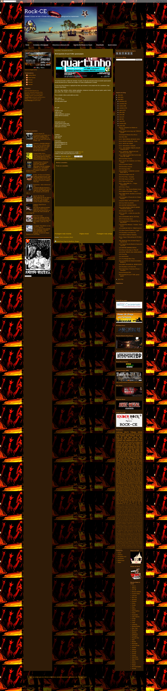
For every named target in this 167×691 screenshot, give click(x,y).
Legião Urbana (136, 464)
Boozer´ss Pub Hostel (133, 527)
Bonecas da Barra (136, 591)
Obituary (140, 514)
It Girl (74, 158)
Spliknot (122, 500)
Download (118, 446)
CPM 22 (130, 506)
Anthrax (126, 486)
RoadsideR (134, 643)
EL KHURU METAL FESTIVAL (129, 510)
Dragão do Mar (128, 454)
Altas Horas (126, 472)
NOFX (125, 541)
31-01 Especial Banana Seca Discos (128, 134)
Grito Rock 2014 (123, 137)
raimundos (118, 464)
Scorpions (134, 456)
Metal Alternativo (133, 514)
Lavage (134, 618)
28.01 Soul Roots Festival (125, 158)
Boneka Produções (123, 527)
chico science (120, 547)
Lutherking (134, 624)
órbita (119, 454)
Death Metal (119, 451)
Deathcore (134, 508)
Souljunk (134, 655)
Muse (139, 489)
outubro (121, 106)
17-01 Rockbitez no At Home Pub (127, 232)
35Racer (134, 587)
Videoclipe (119, 439)
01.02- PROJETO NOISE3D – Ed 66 (128, 141)
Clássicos (121, 507)
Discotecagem (119, 533)
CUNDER (137, 443)
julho (120, 112)
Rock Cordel (119, 453)
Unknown (30, 79)
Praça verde (135, 543)
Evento (118, 443)
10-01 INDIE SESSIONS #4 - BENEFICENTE (130, 264)
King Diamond (125, 498)
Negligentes (135, 634)
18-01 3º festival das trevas (126, 219)
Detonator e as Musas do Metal (133, 487)
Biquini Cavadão (133, 526)
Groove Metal (129, 535)
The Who (125, 518)
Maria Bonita (133, 437)
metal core (136, 547)
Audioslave (132, 479)
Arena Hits (137, 454)
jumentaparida (125, 519)
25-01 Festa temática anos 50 (126, 174)
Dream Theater (128, 477)
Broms (127, 456)
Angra (126, 453)
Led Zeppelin (127, 450)
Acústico (125, 479)
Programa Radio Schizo (39, 153)
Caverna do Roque (137, 460)
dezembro (122, 101)
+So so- (134, 586)
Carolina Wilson (32, 75)
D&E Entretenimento (129, 530)
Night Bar (137, 451)
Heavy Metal (135, 445)
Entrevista (118, 445)
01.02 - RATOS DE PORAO (126, 143)
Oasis (130, 473)
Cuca (136, 475)
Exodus (140, 465)
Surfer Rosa (135, 657)
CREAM (135, 506)
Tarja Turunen (119, 518)
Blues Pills (129, 494)
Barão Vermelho (124, 526)
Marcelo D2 (122, 538)
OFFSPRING (121, 483)
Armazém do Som (120, 504)
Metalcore (131, 482)
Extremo (121, 458)
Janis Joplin (119, 482)
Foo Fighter (126, 469)
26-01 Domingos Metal (124, 169)
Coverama (118, 449)
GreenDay (133, 512)
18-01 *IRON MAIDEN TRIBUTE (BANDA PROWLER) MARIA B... (129, 208)
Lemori (133, 620)
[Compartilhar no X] (78, 156)
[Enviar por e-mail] (75, 156)
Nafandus (134, 632)
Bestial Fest (118, 506)
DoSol (125, 533)
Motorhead (124, 473)
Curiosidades (133, 465)
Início (27, 45)
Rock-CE (35, 11)
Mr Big (131, 499)
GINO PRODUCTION (133, 458)
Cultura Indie (138, 507)
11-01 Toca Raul (123, 254)
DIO (119, 473)
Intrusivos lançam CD (38, 133)
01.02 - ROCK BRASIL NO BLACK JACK (129, 139)
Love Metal (124, 499)
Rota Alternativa (127, 516)
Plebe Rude (120, 515)
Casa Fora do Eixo (120, 495)
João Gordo (118, 537)
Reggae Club (119, 516)
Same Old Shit (135, 645)
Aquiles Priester (122, 522)
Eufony (133, 603)
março (121, 121)
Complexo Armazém (121, 475)
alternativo (118, 474)
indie (133, 502)
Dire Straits (138, 531)
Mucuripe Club (130, 539)
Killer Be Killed (134, 537)
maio (120, 117)
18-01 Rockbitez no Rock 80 (126, 211)
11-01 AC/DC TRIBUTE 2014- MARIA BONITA (130, 252)
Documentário (137, 481)
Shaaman (129, 545)
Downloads (100, 45)
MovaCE (123, 539)
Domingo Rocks (132, 468)
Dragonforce (118, 510)
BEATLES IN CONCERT (121, 523)
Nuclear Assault (125, 542)
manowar (132, 470)
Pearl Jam (125, 465)
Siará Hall (134, 516)
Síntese (134, 663)
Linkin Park (133, 498)
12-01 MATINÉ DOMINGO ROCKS (127, 247)
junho (120, 114)
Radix (133, 639)
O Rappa (132, 542)
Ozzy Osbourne (129, 483)
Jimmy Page (138, 535)
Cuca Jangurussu (119, 530)
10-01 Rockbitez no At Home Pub (127, 266)
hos (131, 547)
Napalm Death (131, 541)
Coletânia (118, 450)
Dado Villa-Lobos (138, 530)
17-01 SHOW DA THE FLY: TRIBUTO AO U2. (130, 228)
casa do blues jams (138, 546)
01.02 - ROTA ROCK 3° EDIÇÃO (127, 145)
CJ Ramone (137, 494)
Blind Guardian (132, 466)
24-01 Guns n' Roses (124, 187)
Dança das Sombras (127, 508)
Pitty (135, 473)
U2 (139, 462)
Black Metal (119, 481)
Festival (139, 434)
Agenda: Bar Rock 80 (38, 196)
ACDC (126, 449)
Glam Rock (126, 512)
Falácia (134, 609)
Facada (134, 605)
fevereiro (121, 123)
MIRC (126, 445)
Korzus (125, 482)
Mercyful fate (132, 489)
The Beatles (119, 447)
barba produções (128, 474)
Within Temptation (124, 492)
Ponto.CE (133, 478)
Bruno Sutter (125, 506)
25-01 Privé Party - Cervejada (126, 177)
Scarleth (134, 647)
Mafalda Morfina (136, 626)
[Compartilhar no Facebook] (80, 156)
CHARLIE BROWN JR (136, 472)
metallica (137, 450)
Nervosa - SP (125, 478)
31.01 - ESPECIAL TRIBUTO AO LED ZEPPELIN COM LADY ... (128, 152)
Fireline (134, 612)
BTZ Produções (137, 523)
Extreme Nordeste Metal (128, 534)
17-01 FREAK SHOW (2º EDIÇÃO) (127, 234)
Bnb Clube (137, 474)
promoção (139, 519)
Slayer (139, 473)
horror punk (126, 547)
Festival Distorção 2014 (125, 272)
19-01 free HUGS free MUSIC (126, 203)
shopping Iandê (119, 520)
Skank (139, 516)
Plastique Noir (135, 638)
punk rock (139, 453)
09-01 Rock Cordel (38, 216)
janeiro (121, 125)
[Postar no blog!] (77, 156)
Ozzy (136, 499)
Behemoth (128, 504)
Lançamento (129, 434)
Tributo (133, 432)
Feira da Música (134, 511)
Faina (133, 607)
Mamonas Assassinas (121, 470)
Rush (122, 485)
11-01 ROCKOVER (123, 256)
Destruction (127, 496)
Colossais (134, 595)
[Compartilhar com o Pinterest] (82, 156)
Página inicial (84, 234)
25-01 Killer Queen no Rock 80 (126, 179)
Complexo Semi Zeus (129, 507)
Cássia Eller (118, 508)
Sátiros (133, 661)
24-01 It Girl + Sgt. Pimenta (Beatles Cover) (130, 189)
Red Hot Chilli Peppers (128, 457)
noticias (119, 432)
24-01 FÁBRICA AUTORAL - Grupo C (128, 191)
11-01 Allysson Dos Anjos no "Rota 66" (128, 250)
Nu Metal (118, 542)
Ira (133, 535)
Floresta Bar (122, 535)
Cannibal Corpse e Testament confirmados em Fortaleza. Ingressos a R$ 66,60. (40, 163)
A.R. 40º (134, 589)
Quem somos (112, 45)
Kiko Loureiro (126, 537)
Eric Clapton (139, 510)
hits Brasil (118, 519)
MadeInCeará (130, 440)
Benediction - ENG (136, 504)
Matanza (118, 460)
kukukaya (132, 519)
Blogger (91, 686)
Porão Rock (122, 543)
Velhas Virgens (132, 518)
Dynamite (134, 599)
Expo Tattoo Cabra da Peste (123, 511)
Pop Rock (126, 515)
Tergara (134, 664)
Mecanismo (135, 630)
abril (120, 119)
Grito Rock (139, 457)
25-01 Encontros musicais (125, 166)
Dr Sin (139, 508)
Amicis (126, 464)
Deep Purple (121, 468)
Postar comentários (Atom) (66, 237)
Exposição (120, 534)
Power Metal (128, 543)
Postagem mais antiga (104, 234)
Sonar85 (134, 653)
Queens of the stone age (135, 515)
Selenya (134, 649)
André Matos (137, 503)
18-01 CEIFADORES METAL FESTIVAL (129, 216)
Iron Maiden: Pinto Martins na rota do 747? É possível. (41, 226)
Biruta (139, 479)
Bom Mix (140, 466)
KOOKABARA (126, 514)
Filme (117, 535)
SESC (126, 491)
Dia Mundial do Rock (121, 489)
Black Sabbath (136, 449)
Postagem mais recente (63, 234)
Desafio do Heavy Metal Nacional (125, 531)
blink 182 (139, 518)
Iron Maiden (137, 442)
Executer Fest (139, 533)
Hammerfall (137, 477)
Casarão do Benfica (135, 486)
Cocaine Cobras (136, 593)
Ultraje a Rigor (134, 485)
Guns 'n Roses (136, 469)
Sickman (134, 651)
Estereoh (134, 601)
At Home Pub (64, 158)
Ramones (134, 490)
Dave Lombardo (120, 487)
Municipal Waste (119, 541)
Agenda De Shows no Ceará (82, 45)
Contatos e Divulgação (40, 45)
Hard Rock (128, 451)
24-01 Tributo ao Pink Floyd (126, 181)
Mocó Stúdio (139, 482)
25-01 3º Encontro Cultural (125, 164)
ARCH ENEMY (129, 503)
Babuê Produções (128, 446)
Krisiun (117, 478)
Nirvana (118, 465)
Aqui (80, 153)
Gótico (117, 498)
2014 (119, 99)
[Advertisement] (83, 219)
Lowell (133, 622)
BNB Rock (130, 523)
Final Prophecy (135, 611)
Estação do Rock (131, 533)
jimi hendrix (134, 492)
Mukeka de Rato (137, 539)
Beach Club (128, 447)
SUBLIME (123, 545)
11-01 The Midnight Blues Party (127, 258)
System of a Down (129, 462)
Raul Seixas (137, 447)
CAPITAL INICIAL (128, 481)
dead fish (118, 479)
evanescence (125, 502)
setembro (121, 108)
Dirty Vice (134, 597)
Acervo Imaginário (127, 443)
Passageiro (135, 636)
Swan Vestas (135, 659)
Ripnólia (134, 641)
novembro (122, 103)
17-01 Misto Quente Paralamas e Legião (129, 230)
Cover (140, 440)
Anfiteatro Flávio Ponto (128, 520)
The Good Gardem (131, 500)
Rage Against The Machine (123, 490)
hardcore (121, 442)
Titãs (127, 485)
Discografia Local (136, 496)
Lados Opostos (136, 616)
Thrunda (134, 668)
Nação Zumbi (138, 541)
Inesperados (135, 614)
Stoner (138, 478)
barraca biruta (129, 546)
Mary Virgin (135, 628)
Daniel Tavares (31, 77)
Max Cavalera (129, 538)
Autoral (70, 158)
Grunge (119, 466)
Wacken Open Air (137, 545)
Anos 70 (136, 520)
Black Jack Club (133, 439)
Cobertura (119, 440)
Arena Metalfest (130, 522)
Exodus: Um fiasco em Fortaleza (41, 174)
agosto (121, 110)
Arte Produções (138, 522)
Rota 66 (133, 453)
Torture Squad (126, 460)
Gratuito (132, 435)
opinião (125, 466)
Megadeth (118, 539)
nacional (118, 434)
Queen (138, 446)
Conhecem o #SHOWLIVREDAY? (41, 143)
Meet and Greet (137, 538)
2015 (119, 97)
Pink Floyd (128, 442)
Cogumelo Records (131, 495)
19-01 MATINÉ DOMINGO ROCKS (127, 205)
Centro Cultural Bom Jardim (127, 461)
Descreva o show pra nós (61, 45)
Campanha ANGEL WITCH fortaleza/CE (129, 200)
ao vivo (123, 546)
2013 (119, 279)
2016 (119, 95)
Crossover (130, 475)
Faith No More (138, 534)
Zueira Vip (118, 546)
